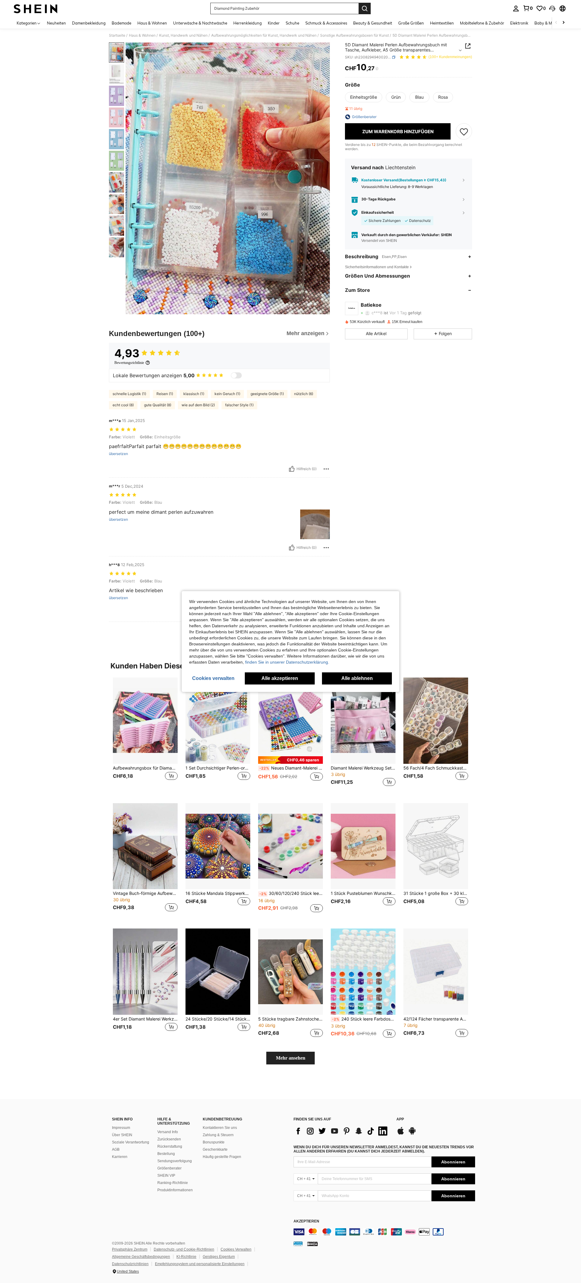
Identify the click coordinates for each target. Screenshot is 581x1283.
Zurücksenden (169, 1139)
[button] (552, 8)
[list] (342, 1131)
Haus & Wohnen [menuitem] (152, 23)
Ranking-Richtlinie (172, 1183)
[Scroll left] (556, 23)
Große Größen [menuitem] (411, 23)
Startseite (117, 35)
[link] (528, 8)
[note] (290, 760)
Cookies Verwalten (236, 1249)
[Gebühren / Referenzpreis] (377, 69)
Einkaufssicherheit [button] (377, 212)
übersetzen (118, 454)
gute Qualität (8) (157, 405)
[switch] (236, 375)
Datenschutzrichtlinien (130, 1264)
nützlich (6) (303, 393)
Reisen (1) (164, 393)
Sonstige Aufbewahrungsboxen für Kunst (354, 35)
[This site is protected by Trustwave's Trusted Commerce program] (298, 1244)
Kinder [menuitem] (274, 23)
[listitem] (145, 735)
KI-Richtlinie (186, 1257)
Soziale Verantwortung (130, 1142)
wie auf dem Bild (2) (198, 405)
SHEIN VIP (166, 1175)
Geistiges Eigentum (219, 1257)
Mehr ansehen (290, 1057)
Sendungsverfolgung (174, 1161)
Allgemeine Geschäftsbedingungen (141, 1257)
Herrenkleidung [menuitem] (247, 23)
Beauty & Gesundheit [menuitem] (372, 23)
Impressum (121, 1128)
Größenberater (169, 1168)
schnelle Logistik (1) (129, 393)
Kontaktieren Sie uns (220, 1128)
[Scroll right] (563, 23)
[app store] (400, 1134)
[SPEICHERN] (464, 131)
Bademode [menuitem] (121, 23)
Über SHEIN (122, 1135)
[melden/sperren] (326, 469)
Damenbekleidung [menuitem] (89, 23)
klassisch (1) (193, 393)
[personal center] (516, 8)
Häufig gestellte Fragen (222, 1157)
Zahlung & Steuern (218, 1135)
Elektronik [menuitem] (519, 23)
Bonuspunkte (214, 1142)
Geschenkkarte (215, 1149)
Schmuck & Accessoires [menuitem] (326, 23)
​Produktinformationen (175, 1190)
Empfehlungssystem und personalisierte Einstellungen (200, 1264)
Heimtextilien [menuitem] (442, 23)
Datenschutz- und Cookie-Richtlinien (184, 1249)
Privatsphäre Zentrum (129, 1249)
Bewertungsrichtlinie (129, 363)
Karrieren (119, 1157)
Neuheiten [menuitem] (56, 23)
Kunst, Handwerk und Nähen (183, 35)
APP (400, 1119)
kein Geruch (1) (227, 393)
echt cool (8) (123, 405)
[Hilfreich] (291, 469)
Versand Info (167, 1132)
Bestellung (166, 1154)
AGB (116, 1149)
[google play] (412, 1134)
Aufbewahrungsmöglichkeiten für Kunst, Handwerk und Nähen (264, 35)
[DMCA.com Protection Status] (312, 1244)
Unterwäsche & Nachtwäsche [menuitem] (200, 23)
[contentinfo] (384, 1231)
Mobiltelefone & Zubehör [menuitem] (482, 23)
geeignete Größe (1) (267, 393)
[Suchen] (365, 8)
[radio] (363, 97)
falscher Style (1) (239, 405)
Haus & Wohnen (142, 35)
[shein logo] (35, 8)
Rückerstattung (169, 1146)
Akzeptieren (306, 1221)
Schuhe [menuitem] (292, 23)
